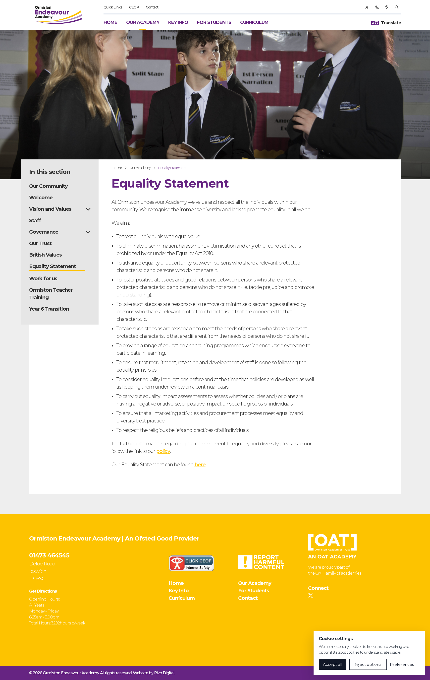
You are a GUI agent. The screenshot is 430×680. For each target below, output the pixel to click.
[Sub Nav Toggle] (88, 209)
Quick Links (113, 7)
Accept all (332, 664)
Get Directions (43, 591)
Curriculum (254, 22)
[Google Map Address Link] (386, 7)
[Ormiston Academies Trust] (332, 546)
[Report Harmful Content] (261, 562)
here (200, 465)
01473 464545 (49, 555)
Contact (152, 7)
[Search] (396, 7)
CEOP (134, 7)
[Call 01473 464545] (376, 7)
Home (110, 22)
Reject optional (368, 664)
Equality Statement (172, 167)
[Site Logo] (58, 15)
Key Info (178, 22)
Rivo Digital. (164, 673)
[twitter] (366, 7)
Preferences (402, 664)
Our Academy (142, 22)
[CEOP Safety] (191, 563)
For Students (214, 22)
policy (163, 451)
